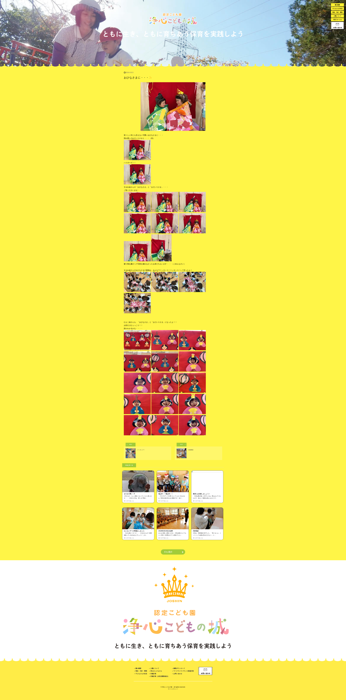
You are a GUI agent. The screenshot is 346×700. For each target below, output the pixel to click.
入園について (337, 16)
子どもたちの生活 (337, 8)
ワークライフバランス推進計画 (183, 671)
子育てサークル (337, 19)
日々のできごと (129, 501)
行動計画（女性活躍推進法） (159, 676)
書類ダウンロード (179, 668)
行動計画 (153, 673)
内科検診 (196, 531)
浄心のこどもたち (156, 671)
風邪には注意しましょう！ (201, 493)
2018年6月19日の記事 (165, 531)
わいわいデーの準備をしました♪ (134, 531)
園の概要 (337, 5)
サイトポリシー (173, 689)
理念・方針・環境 (337, 12)
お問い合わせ (177, 673)
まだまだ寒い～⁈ (129, 493)
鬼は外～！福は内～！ (165, 493)
